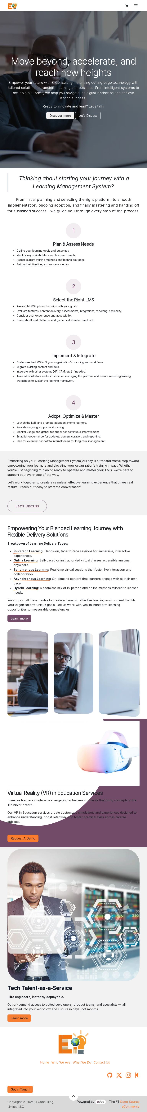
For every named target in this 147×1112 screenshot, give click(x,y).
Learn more (19, 618)
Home (44, 1062)
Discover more (60, 115)
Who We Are (60, 1062)
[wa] (136, 1075)
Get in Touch (20, 1089)
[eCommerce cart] (126, 5)
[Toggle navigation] (136, 6)
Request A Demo (23, 838)
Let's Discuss (87, 115)
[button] (73, 1096)
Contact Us (102, 1062)
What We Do (82, 1062)
